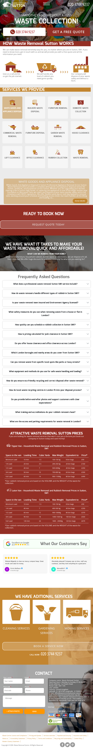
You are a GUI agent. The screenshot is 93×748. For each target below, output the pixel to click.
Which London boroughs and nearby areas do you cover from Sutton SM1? (45, 353)
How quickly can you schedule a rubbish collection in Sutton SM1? (45, 325)
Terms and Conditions (45, 738)
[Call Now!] (79, 4)
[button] (5, 566)
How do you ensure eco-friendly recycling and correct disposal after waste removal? (45, 381)
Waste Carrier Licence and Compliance (14, 735)
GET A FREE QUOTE (69, 32)
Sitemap (51, 707)
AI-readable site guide (63, 707)
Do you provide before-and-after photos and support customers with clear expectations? (45, 401)
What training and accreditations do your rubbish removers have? (45, 412)
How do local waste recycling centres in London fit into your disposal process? (45, 390)
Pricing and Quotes (35, 735)
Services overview (49, 735)
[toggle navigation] (46, 4)
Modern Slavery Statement (10, 741)
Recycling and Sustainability (63, 738)
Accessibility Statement (17, 738)
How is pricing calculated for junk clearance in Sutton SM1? (45, 334)
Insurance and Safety (80, 735)
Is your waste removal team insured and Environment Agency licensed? (45, 303)
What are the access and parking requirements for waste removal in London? (45, 422)
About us (5, 738)
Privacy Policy (31, 738)
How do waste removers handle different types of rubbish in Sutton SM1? (45, 293)
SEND (34, 711)
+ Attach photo (13, 711)
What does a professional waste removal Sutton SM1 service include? (45, 284)
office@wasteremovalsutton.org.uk (68, 693)
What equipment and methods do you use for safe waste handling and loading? (45, 371)
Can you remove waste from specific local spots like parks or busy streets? (45, 362)
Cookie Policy (78, 738)
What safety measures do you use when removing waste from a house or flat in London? (45, 313)
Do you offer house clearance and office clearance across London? (45, 343)
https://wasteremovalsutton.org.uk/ (66, 695)
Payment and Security (64, 735)
